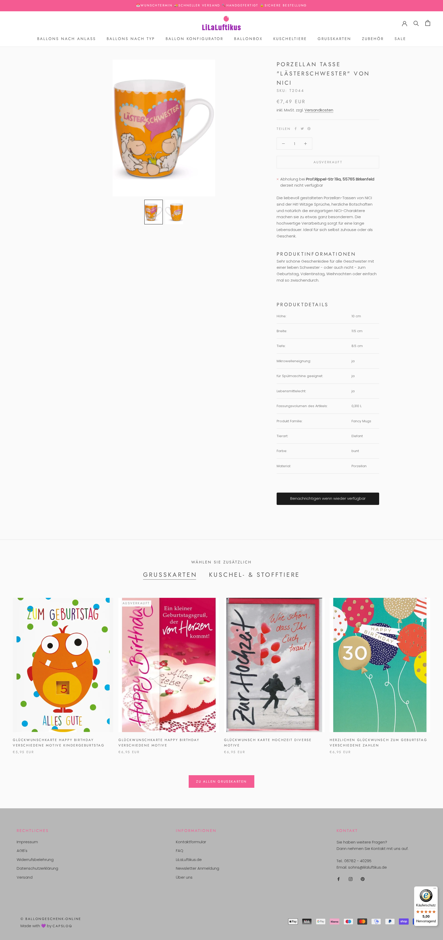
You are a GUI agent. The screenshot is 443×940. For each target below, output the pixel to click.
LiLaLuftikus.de (189, 859)
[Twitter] (302, 128)
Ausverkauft (328, 162)
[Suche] (416, 23)
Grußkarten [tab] (170, 574)
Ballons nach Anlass (66, 39)
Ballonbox (248, 39)
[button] (153, 212)
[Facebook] (295, 128)
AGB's (22, 850)
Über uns (184, 877)
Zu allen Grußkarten (221, 781)
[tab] (328, 254)
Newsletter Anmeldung (197, 868)
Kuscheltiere (290, 39)
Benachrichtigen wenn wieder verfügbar (328, 498)
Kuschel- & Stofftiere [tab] (254, 574)
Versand (25, 877)
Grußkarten (334, 39)
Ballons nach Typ (131, 39)
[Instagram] (351, 879)
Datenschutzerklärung (37, 868)
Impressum (27, 842)
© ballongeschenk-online (51, 918)
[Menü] (435, 889)
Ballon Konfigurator (194, 39)
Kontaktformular (191, 842)
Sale (400, 39)
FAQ (179, 850)
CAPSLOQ (62, 926)
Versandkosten (319, 110)
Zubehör (373, 39)
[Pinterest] (308, 128)
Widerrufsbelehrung (35, 859)
